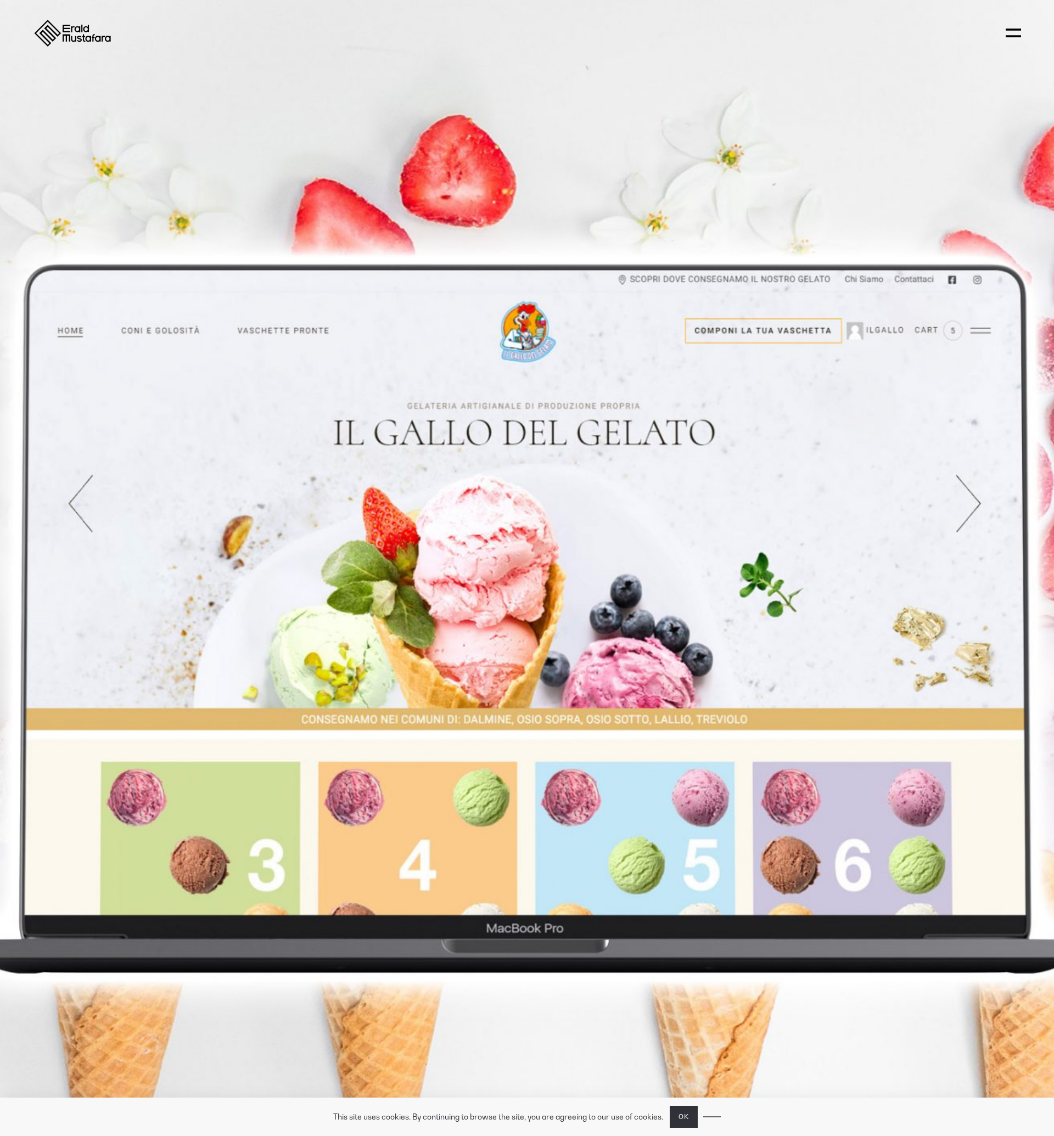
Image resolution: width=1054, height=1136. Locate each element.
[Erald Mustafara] (92, 33)
